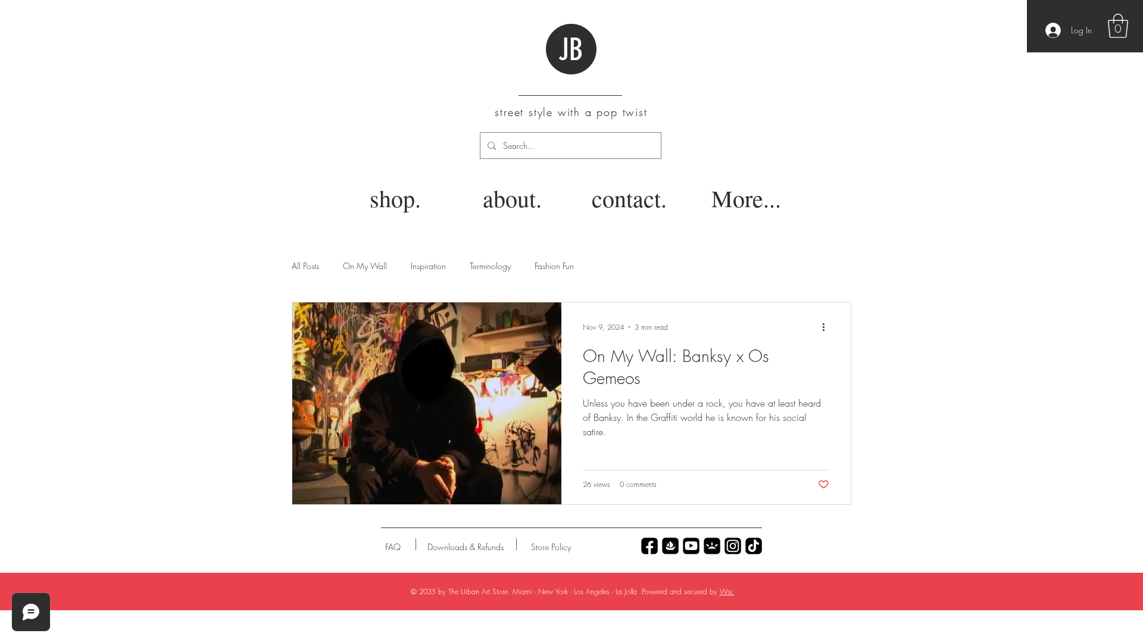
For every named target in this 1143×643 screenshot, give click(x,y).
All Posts (305, 265)
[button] (1118, 26)
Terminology (490, 265)
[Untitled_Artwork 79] (732, 546)
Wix (727, 591)
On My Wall (365, 265)
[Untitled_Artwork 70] (649, 546)
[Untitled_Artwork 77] (691, 546)
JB (570, 50)
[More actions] (827, 327)
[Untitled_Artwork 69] (753, 546)
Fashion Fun (554, 265)
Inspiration (428, 265)
